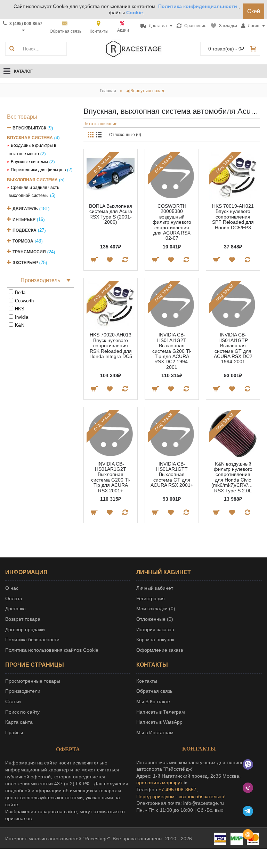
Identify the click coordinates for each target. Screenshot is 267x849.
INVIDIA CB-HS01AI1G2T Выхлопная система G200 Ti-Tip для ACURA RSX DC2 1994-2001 (172, 351)
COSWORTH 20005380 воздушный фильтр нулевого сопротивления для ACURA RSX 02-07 (172, 222)
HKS (19, 308)
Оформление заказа (159, 650)
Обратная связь (154, 691)
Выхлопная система (32, 179)
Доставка (15, 608)
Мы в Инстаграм (154, 732)
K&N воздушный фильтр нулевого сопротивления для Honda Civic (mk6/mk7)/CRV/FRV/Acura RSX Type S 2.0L (234, 477)
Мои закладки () (155, 608)
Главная (108, 90)
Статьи (13, 701)
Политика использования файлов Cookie (51, 650)
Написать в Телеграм (160, 712)
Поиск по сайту (22, 712)
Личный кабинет (154, 588)
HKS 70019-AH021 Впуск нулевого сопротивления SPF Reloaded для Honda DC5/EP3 (233, 216)
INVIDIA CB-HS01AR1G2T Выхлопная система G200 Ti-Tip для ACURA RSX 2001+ (110, 477)
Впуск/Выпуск (29, 128)
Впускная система (30, 137)
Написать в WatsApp (159, 722)
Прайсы (14, 732)
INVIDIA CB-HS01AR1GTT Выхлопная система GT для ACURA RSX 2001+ (172, 474)
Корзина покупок (155, 639)
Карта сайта (19, 722)
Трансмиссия (29, 251)
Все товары (22, 117)
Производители (22, 691)
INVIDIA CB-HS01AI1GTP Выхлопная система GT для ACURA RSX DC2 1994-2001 (233, 348)
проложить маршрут (159, 782)
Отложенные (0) (125, 134)
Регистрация (150, 598)
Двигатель (25, 208)
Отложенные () (154, 619)
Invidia (21, 317)
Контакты (146, 681)
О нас (11, 588)
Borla (20, 292)
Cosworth (24, 300)
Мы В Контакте (153, 701)
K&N (19, 325)
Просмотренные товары (32, 681)
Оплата (13, 598)
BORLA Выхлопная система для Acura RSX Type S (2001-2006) (110, 214)
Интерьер (24, 219)
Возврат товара (22, 619)
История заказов (155, 629)
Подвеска (25, 230)
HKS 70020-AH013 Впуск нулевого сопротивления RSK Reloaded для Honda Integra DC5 (110, 345)
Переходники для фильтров (38, 169)
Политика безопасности (32, 639)
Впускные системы (29, 161)
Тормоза (23, 241)
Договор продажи (25, 629)
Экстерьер (25, 262)
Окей (253, 11)
